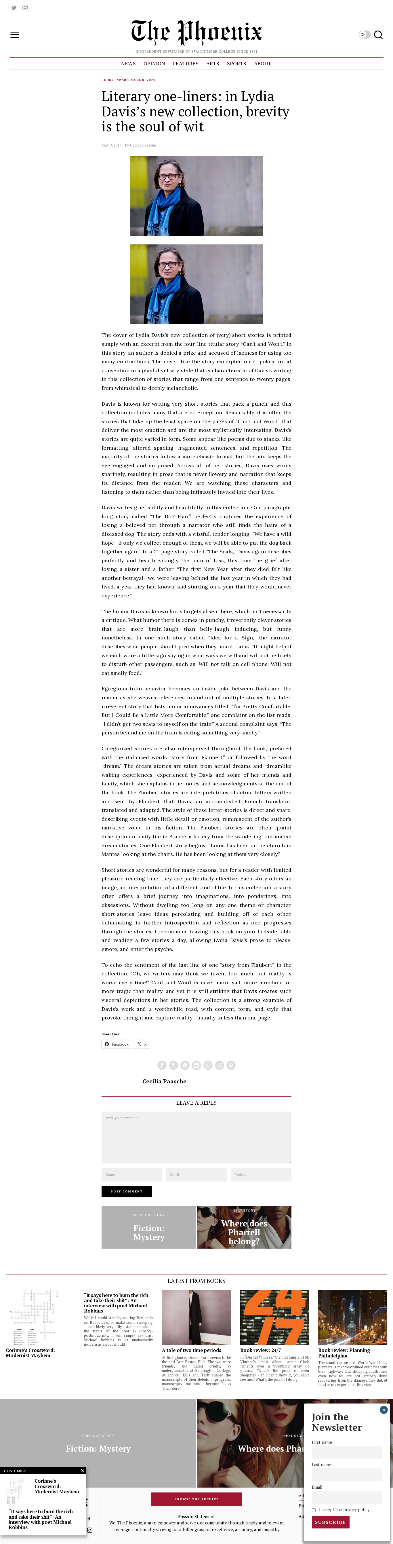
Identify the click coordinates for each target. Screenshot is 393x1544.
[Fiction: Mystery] (149, 1227)
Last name (321, 1464)
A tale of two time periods (191, 1350)
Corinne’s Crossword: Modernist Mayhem (30, 1353)
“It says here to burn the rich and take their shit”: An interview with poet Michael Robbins (116, 1303)
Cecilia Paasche (143, 145)
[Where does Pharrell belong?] (244, 1227)
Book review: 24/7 (260, 1350)
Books (107, 80)
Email (317, 1487)
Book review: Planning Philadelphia (344, 1353)
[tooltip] (14, 7)
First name (322, 1442)
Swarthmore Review (136, 80)
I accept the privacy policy (343, 1509)
